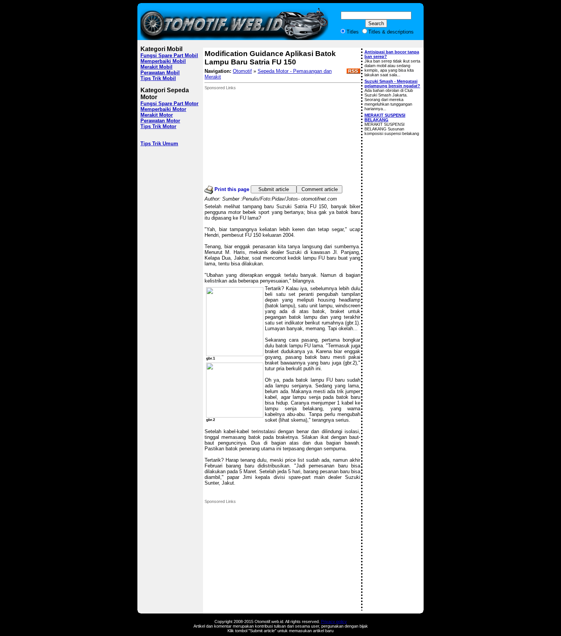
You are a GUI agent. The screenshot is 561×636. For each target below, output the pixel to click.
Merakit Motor (156, 115)
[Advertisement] (262, 137)
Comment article (319, 189)
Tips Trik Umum (159, 143)
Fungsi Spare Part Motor (169, 103)
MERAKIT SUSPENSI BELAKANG (384, 117)
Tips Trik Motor (158, 126)
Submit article (273, 189)
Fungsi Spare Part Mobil (169, 55)
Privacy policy (334, 621)
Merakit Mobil (156, 67)
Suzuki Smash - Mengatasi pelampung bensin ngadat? (392, 83)
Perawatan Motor (160, 121)
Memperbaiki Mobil (163, 61)
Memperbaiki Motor (163, 109)
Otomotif (242, 71)
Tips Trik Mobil (158, 78)
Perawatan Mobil (160, 72)
